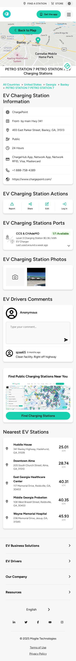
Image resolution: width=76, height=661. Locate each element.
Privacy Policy (38, 653)
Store (59, 3)
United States (32, 84)
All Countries (11, 84)
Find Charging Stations (38, 416)
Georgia (51, 84)
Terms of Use (38, 647)
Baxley (64, 84)
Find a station (37, 3)
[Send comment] (66, 340)
